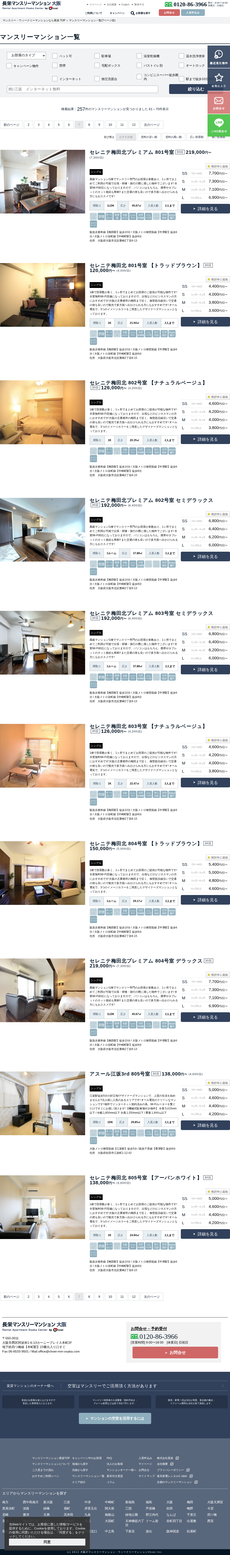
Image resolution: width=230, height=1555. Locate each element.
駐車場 (106, 56)
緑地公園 (131, 1514)
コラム (111, 1482)
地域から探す (80, 1464)
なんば (171, 1514)
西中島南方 (31, 1502)
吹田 (169, 1508)
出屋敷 (191, 1521)
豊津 (26, 1514)
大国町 (109, 1521)
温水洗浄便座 (195, 56)
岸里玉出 (90, 1508)
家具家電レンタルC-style (172, 1476)
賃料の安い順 (149, 137)
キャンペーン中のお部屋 (87, 1458)
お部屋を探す (143, 13)
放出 (149, 1531)
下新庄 (130, 1531)
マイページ (95, 4)
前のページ (11, 124)
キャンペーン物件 (26, 66)
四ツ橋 (212, 1514)
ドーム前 (152, 1521)
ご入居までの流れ (43, 1470)
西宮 (210, 1521)
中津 (87, 1502)
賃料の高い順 (174, 137)
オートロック (195, 65)
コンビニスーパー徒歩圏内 (161, 77)
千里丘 (191, 1514)
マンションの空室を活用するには (117, 1418)
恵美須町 (8, 1508)
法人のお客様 (115, 1464)
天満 (46, 1514)
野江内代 (152, 1514)
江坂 (67, 1502)
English (125, 4)
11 (122, 124)
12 (134, 124)
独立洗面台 (109, 79)
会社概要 (112, 4)
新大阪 (48, 1502)
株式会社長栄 (165, 1458)
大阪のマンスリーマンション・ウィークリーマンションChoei (118, 1552)
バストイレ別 (153, 65)
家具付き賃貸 (115, 1476)
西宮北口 (90, 1531)
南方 (5, 1502)
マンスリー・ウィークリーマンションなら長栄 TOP (34, 20)
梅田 (190, 1502)
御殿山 (109, 1514)
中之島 (109, 1531)
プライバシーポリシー (170, 1470)
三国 (128, 1508)
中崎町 (109, 1502)
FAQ (109, 1458)
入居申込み (193, 12)
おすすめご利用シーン (45, 1476)
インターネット (70, 79)
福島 (149, 1502)
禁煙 (62, 65)
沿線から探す (80, 1470)
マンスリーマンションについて (51, 1464)
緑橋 (46, 1508)
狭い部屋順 (218, 137)
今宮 (210, 1508)
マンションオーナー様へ (121, 1470)
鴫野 (190, 1508)
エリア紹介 (79, 1482)
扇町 (67, 1508)
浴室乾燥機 (151, 56)
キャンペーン (117, 13)
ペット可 (65, 56)
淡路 (26, 1508)
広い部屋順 (196, 137)
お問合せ (169, 12)
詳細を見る (208, 209)
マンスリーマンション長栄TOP (51, 1458)
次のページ (152, 124)
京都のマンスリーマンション (174, 1482)
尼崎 (5, 1514)
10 (110, 124)
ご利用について (93, 13)
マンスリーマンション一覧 (88, 1476)
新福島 (130, 1502)
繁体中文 (139, 4)
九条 (87, 1514)
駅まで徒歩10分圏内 (200, 79)
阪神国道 (172, 1531)
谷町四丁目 (174, 1521)
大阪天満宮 (215, 1502)
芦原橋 (150, 1508)
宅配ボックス (111, 65)
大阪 (169, 1502)
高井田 (68, 1514)
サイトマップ (147, 1476)
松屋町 (191, 1531)
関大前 (109, 1508)
